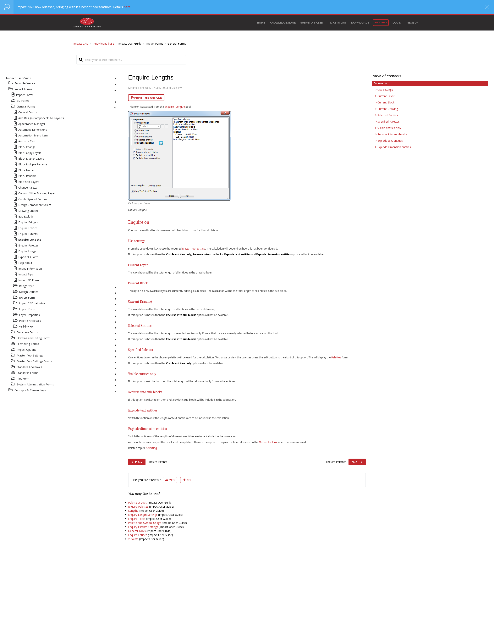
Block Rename (27, 176)
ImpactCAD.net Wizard (33, 303)
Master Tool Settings (30, 355)
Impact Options (26, 349)
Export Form (27, 297)
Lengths (133, 510)
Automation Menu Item (33, 135)
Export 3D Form (28, 257)
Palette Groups (137, 502)
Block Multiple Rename (32, 164)
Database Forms (27, 332)
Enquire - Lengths (175, 106)
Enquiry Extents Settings (143, 527)
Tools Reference (24, 83)
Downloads (360, 22)
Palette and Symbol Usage (144, 523)
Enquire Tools (136, 519)
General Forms (26, 106)
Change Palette (27, 187)
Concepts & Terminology (30, 390)
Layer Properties (29, 315)
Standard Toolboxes (29, 367)
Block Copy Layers (29, 153)
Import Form (27, 309)
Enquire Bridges (28, 222)
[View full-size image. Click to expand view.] (179, 156)
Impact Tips (25, 274)
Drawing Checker (29, 211)
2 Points (133, 539)
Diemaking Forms (28, 344)
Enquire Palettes (28, 245)
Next (355, 461)
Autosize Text (27, 141)
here (127, 7)
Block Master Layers (31, 158)
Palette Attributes (30, 321)
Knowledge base (283, 22)
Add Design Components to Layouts (41, 118)
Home (261, 22)
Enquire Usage (27, 251)
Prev (138, 461)
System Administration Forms (35, 384)
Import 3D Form (28, 280)
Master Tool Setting (193, 248)
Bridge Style (26, 286)
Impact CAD (80, 43)
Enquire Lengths (29, 239)
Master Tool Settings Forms (34, 361)
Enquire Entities (27, 228)
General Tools (137, 531)
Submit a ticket (312, 22)
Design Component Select (34, 205)
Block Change (27, 147)
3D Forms (23, 100)
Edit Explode (26, 216)
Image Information (30, 268)
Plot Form (23, 378)
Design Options (28, 292)
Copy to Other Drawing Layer (36, 193)
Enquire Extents (28, 234)
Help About (25, 263)
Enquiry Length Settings (142, 514)
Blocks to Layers (28, 182)
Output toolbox (268, 442)
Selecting (151, 448)
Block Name (26, 170)
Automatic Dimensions (32, 129)
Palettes (336, 357)
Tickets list (337, 22)
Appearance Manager (31, 124)
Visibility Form (27, 326)
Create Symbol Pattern (32, 199)
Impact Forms (25, 95)
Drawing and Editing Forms (34, 338)
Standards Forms (27, 373)
